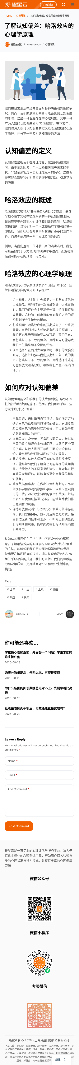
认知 (25, 597)
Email (12, 775)
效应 (11, 597)
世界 (11, 589)
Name (13, 761)
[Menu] (72, 4)
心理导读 (49, 44)
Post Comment (19, 826)
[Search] (63, 4)
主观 (40, 589)
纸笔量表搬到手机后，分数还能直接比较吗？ (35, 708)
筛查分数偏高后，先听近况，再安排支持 (32, 672)
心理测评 (48, 4)
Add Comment (18, 789)
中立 (25, 589)
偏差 (54, 589)
